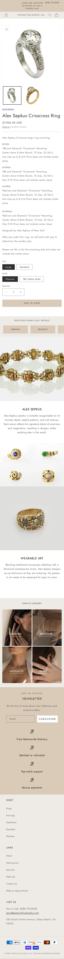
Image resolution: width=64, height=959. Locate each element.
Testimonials (12, 862)
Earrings (10, 815)
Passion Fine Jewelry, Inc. (22, 953)
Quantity (6, 285)
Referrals (10, 876)
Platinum (10, 279)
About (9, 855)
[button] (6, 15)
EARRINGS (15, 329)
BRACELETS (43, 329)
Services (10, 869)
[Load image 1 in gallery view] (12, 95)
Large (8, 267)
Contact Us (11, 883)
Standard (24, 267)
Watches (10, 836)
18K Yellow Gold (31, 279)
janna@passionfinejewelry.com (22, 913)
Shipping (5, 127)
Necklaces (11, 822)
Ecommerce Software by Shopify (46, 953)
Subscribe (47, 719)
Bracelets (10, 829)
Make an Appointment (17, 890)
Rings (9, 808)
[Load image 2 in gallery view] (32, 95)
